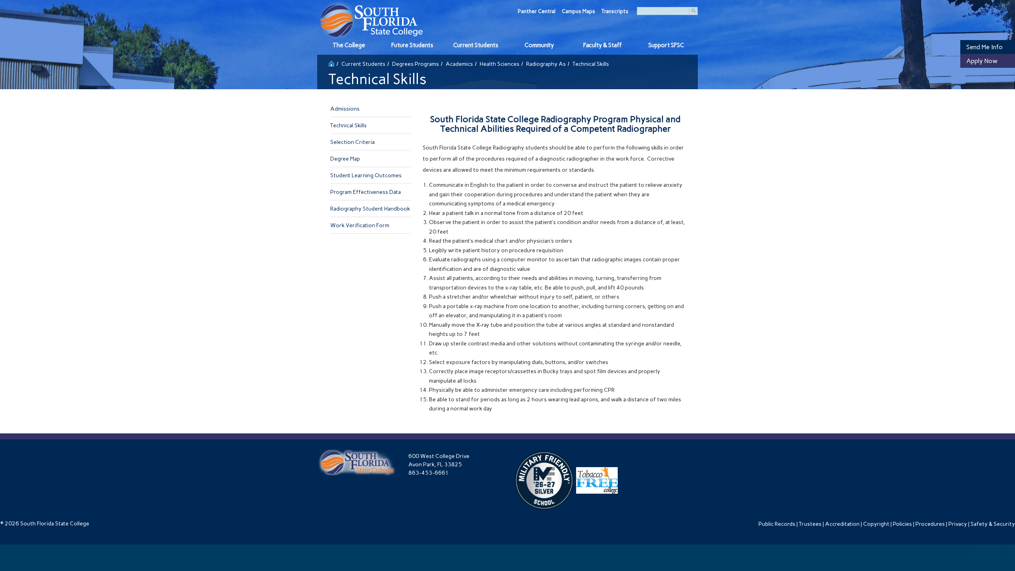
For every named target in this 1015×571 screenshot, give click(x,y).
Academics (459, 64)
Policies (902, 524)
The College (349, 45)
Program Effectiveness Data (365, 192)
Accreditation (842, 524)
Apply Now (982, 61)
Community (539, 45)
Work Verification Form (359, 225)
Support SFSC (666, 45)
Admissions (345, 108)
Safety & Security (993, 524)
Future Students (412, 45)
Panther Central (536, 11)
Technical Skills (348, 125)
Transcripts (614, 11)
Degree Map (345, 158)
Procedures (930, 524)
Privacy (957, 524)
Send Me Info (984, 47)
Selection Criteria (352, 142)
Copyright (876, 524)
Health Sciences (499, 64)
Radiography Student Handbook (370, 208)
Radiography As (546, 64)
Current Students (475, 45)
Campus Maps (578, 11)
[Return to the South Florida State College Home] (331, 62)
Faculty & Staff (602, 45)
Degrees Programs (415, 64)
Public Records (776, 524)
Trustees (810, 524)
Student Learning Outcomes (366, 175)
